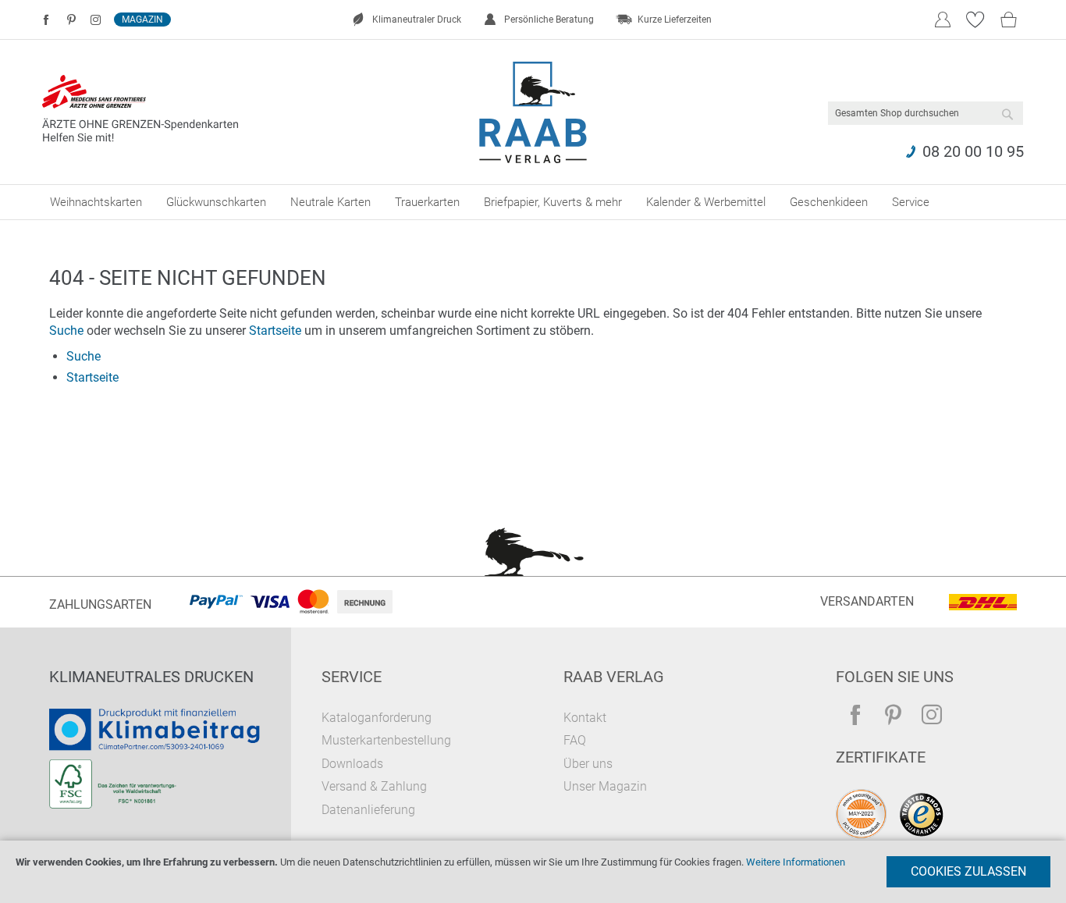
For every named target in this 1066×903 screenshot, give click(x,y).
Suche (66, 330)
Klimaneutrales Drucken (151, 676)
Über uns (588, 763)
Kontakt (584, 717)
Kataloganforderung (377, 717)
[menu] (533, 202)
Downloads (352, 763)
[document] (533, 871)
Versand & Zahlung (374, 786)
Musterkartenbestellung (386, 740)
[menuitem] (96, 202)
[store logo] (533, 112)
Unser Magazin (605, 786)
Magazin (142, 19)
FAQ (574, 740)
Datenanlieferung (368, 809)
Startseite (275, 330)
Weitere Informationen (795, 862)
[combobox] (925, 113)
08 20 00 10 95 (973, 151)
